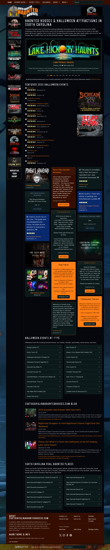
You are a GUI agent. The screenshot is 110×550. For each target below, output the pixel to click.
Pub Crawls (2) (71, 367)
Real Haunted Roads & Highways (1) (78, 499)
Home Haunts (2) (32, 396)
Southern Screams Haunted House (39, 124)
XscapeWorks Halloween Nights (63, 62)
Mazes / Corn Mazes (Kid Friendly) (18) (79, 352)
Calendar (46, 2)
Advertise (62, 529)
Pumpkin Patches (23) (73, 372)
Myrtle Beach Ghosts (34, 114)
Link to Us (77, 519)
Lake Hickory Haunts (34, 135)
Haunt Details (63, 205)
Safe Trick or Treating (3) (74, 377)
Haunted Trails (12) (33, 386)
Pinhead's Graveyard (34, 109)
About (55, 2)
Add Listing (77, 529)
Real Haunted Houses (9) (35, 507)
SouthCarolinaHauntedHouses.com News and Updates (76, 436)
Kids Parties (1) (71, 347)
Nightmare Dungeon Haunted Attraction (40, 140)
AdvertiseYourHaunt (14, 173)
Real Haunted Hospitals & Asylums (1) (39, 497)
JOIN (89, 547)
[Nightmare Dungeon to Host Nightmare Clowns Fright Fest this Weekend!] (30, 426)
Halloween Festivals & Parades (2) (38, 357)
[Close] (95, 547)
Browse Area (20, 2)
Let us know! (13, 542)
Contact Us (63, 516)
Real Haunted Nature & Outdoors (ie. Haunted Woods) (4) (81, 483)
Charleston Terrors (33, 98)
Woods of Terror (32, 161)
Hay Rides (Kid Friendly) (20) (36, 391)
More (64, 2)
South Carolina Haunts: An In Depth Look (49, 419)
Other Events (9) (72, 357)
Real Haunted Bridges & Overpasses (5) (40, 482)
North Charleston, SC (90, 248)
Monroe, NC (37, 255)
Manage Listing (93, 529)
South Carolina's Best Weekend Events (49, 436)
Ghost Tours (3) (32, 352)
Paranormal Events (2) (73, 362)
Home (10, 2)
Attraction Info (64, 297)
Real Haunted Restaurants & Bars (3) (78, 494)
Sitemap (91, 516)
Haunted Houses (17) (34, 372)
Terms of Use (63, 519)
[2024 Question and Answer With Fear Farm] (30, 412)
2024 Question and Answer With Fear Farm (59, 409)
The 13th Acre (32, 150)
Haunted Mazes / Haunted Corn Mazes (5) (41, 377)
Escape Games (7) (33, 347)
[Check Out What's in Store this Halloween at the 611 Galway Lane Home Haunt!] (30, 445)
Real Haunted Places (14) (74, 489)
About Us (77, 516)
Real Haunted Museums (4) (75, 477)
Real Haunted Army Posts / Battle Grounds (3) (42, 477)
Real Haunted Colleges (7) (35, 492)
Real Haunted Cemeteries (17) (37, 487)
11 (79, 75)
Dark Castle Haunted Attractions (38, 156)
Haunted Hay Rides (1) (34, 367)
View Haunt (63, 257)
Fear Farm (30, 88)
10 (76, 75)
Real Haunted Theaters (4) (75, 504)
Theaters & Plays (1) (73, 386)
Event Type (34, 2)
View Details (37, 209)
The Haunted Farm (33, 130)
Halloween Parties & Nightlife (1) (37, 362)
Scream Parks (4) (72, 382)
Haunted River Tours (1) (35, 382)
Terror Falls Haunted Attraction (37, 145)
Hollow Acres (31, 93)
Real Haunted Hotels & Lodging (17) (38, 502)
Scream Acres (32, 119)
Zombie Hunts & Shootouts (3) (76, 391)
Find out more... (96, 79)
